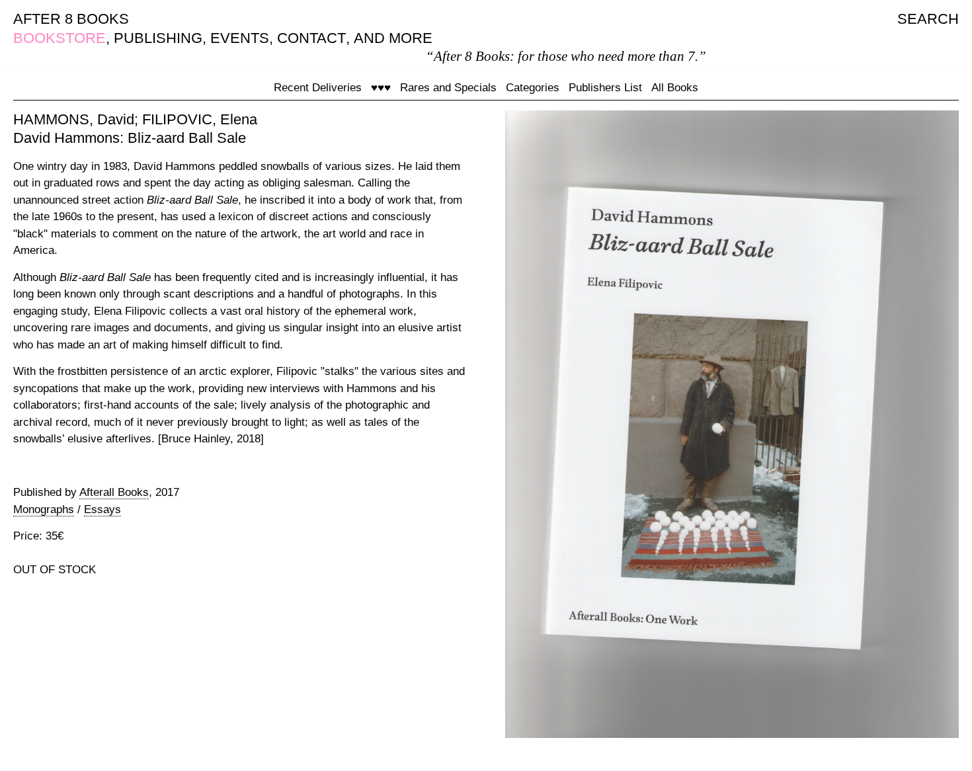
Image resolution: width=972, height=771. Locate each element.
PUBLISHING (158, 38)
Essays (102, 509)
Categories (532, 87)
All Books (674, 87)
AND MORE (393, 38)
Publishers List (605, 87)
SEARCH (928, 19)
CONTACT (311, 38)
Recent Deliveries (318, 87)
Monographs (43, 509)
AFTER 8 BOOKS (71, 19)
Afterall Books (114, 492)
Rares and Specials (448, 87)
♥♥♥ (381, 87)
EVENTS (239, 38)
